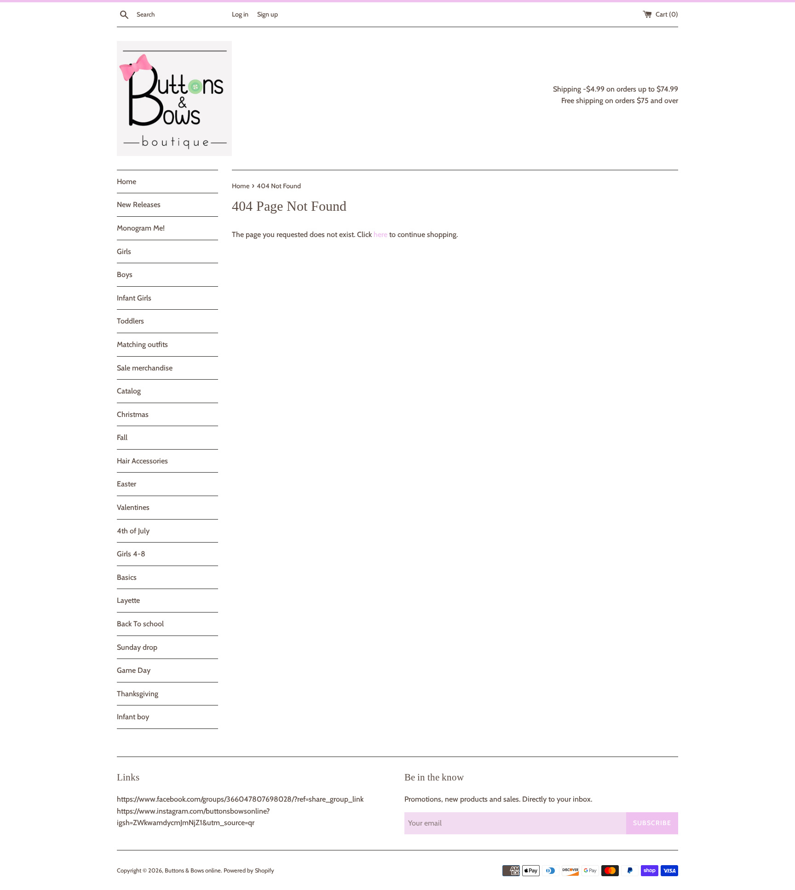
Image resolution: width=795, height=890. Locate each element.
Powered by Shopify (249, 870)
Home (126, 181)
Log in (240, 14)
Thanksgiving (137, 693)
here (380, 234)
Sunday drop (137, 647)
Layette (128, 600)
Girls (124, 251)
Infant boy (133, 716)
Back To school (140, 623)
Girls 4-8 (131, 553)
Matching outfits (142, 344)
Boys (124, 274)
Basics (127, 577)
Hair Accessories (142, 461)
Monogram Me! (141, 228)
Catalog (129, 391)
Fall (122, 437)
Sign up (267, 14)
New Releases (139, 204)
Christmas (133, 414)
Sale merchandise (145, 368)
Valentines (133, 507)
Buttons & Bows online (193, 870)
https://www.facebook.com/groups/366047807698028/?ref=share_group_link (240, 799)
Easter (126, 484)
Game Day (133, 670)
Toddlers (130, 321)
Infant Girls (134, 298)
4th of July (133, 530)
